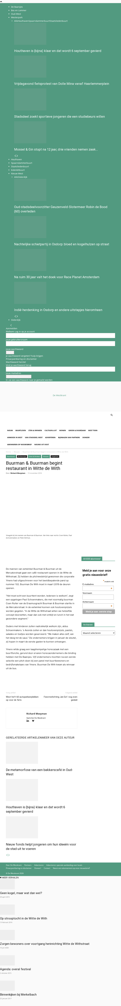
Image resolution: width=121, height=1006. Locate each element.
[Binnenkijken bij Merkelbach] (60, 986)
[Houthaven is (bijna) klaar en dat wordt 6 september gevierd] (63, 34)
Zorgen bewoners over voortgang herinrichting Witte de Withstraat (44, 944)
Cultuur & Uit (51, 430)
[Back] (11, 325)
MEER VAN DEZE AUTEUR (58, 737)
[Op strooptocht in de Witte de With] (60, 909)
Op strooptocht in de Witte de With (23, 918)
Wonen (62, 430)
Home (8, 452)
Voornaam (87, 593)
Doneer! (86, 437)
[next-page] (17, 155)
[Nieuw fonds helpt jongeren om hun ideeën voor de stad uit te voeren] (41, 827)
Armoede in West (14, 437)
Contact (47, 868)
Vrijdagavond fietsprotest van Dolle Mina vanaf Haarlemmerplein (61, 84)
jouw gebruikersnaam (16, 339)
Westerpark (16, 17)
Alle (16, 21)
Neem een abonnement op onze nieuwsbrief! (71, 868)
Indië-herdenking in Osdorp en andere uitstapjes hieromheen (58, 310)
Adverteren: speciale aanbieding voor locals (64, 865)
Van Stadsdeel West (33, 437)
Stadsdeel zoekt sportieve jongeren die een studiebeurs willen (59, 116)
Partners (27, 865)
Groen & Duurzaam (77, 430)
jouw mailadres (13, 373)
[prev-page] (15, 155)
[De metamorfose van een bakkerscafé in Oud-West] (41, 753)
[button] (111, 415)
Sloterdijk (22, 177)
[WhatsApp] (16, 485)
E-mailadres (97, 584)
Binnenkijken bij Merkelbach (18, 994)
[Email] (22, 485)
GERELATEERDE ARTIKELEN (24, 737)
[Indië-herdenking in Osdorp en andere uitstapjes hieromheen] (63, 293)
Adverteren (50, 437)
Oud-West (16, 13)
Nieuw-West (17, 173)
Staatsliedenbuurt (59, 21)
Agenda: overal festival (15, 969)
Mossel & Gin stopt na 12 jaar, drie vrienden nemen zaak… (56, 149)
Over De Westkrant (14, 865)
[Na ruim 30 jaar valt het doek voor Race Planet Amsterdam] (63, 260)
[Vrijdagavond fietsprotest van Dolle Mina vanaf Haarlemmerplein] (63, 67)
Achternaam (97, 602)
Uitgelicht (54, 456)
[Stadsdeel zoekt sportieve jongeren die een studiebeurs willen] (63, 99)
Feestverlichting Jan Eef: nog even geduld (60, 698)
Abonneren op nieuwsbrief (19, 444)
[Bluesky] (34, 721)
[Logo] (28, 425)
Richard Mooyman (17, 473)
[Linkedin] (29, 485)
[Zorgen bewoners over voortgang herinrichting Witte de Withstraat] (60, 935)
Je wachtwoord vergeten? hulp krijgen (24, 355)
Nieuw (10, 430)
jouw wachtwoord (14, 349)
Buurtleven (20, 430)
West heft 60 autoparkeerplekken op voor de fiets (22, 698)
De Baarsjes (17, 6)
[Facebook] (9, 485)
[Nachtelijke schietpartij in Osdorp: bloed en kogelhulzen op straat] (63, 227)
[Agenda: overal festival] (60, 960)
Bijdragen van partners (69, 437)
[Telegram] (36, 485)
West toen (92, 430)
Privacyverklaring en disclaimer (21, 359)
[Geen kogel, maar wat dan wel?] (60, 884)
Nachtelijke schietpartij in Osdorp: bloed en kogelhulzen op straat (61, 244)
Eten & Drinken (35, 430)
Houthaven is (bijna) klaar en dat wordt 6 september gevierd (57, 51)
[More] (43, 485)
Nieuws (17, 452)
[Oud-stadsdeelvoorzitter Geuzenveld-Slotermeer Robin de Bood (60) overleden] (63, 190)
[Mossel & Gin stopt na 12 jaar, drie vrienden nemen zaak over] (63, 132)
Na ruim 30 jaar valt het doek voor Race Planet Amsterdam (56, 277)
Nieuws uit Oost (41, 444)
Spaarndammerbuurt (39, 21)
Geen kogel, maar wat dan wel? (21, 893)
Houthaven (23, 21)
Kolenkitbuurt (18, 170)
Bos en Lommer (18, 10)
